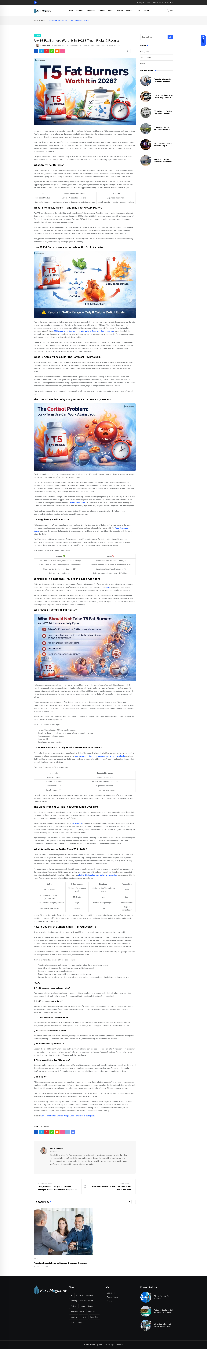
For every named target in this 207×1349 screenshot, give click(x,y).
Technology (91, 10)
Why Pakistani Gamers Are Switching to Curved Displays (163, 145)
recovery (74, 1317)
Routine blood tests (77, 503)
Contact (146, 10)
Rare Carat (92, 1312)
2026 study (77, 823)
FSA (107, 587)
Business (79, 10)
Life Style (119, 10)
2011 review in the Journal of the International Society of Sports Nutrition (84, 331)
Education (129, 10)
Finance (36, 1259)
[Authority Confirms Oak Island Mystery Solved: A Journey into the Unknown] (145, 1311)
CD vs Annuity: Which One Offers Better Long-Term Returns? (163, 113)
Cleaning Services (86, 1301)
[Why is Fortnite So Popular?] (145, 1297)
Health (110, 10)
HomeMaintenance (77, 1312)
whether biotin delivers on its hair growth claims (97, 875)
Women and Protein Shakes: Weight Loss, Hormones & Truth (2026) (67, 1116)
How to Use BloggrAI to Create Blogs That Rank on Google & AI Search (163, 97)
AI (71, 1295)
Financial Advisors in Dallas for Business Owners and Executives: (60, 1263)
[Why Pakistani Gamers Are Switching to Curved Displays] (145, 144)
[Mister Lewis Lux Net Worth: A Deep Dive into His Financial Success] (145, 1325)
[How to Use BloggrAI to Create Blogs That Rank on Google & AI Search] (145, 96)
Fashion (102, 10)
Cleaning (74, 1301)
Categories (144, 52)
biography (79, 1295)
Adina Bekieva (45, 45)
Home (71, 10)
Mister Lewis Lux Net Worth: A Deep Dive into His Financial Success (163, 1326)
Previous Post (46, 1184)
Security (83, 1317)
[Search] (168, 10)
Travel (80, 1322)
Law (138, 10)
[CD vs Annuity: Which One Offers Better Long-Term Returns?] (145, 112)
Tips (72, 1322)
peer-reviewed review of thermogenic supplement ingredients (100, 756)
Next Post (125, 1184)
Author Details (145, 57)
